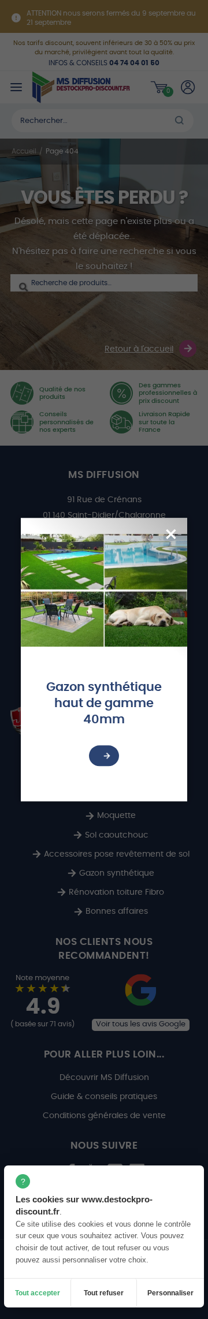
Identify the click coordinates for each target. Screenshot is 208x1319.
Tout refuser (104, 1293)
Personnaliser (170, 1293)
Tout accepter (37, 1293)
